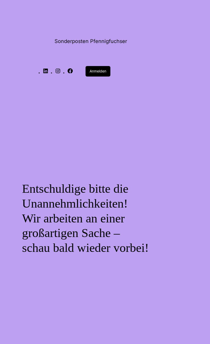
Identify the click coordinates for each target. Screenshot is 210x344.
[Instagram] (58, 73)
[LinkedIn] (46, 73)
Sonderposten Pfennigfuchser (91, 41)
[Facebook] (70, 73)
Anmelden (98, 71)
